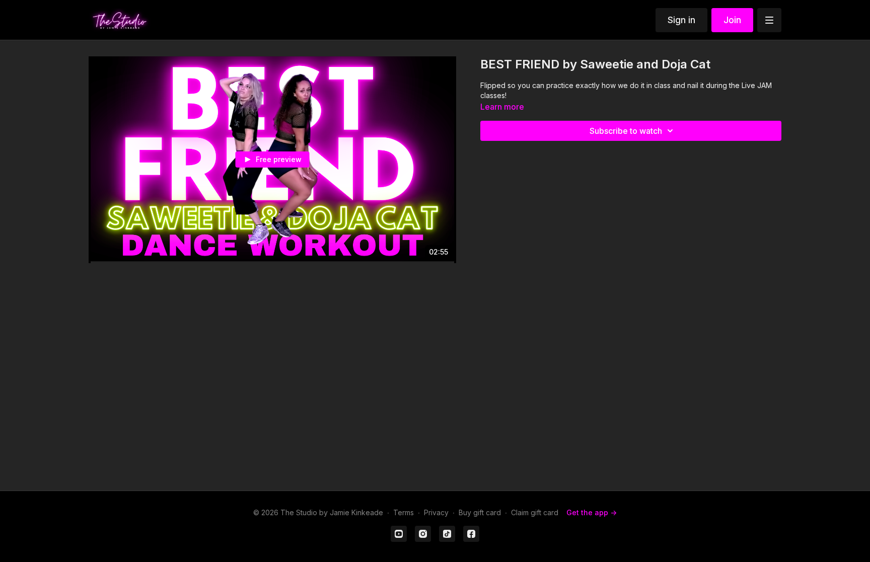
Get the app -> (591, 512)
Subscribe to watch (626, 131)
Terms (403, 512)
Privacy (436, 512)
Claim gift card (534, 512)
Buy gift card (480, 512)
